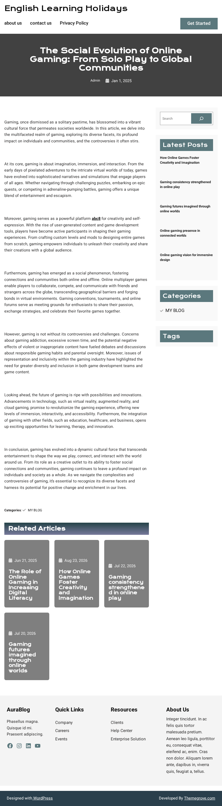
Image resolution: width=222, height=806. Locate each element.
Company (64, 723)
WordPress (42, 798)
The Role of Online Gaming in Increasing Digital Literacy (25, 585)
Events (61, 739)
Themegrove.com (199, 798)
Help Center (121, 731)
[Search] (201, 118)
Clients (117, 723)
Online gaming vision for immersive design (186, 257)
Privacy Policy (74, 23)
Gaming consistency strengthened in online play (127, 588)
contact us (41, 23)
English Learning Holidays (66, 8)
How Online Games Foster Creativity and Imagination (76, 585)
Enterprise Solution (128, 739)
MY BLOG (35, 510)
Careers (62, 731)
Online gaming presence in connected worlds (180, 233)
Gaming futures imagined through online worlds (22, 657)
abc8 (96, 218)
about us (13, 23)
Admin (95, 80)
